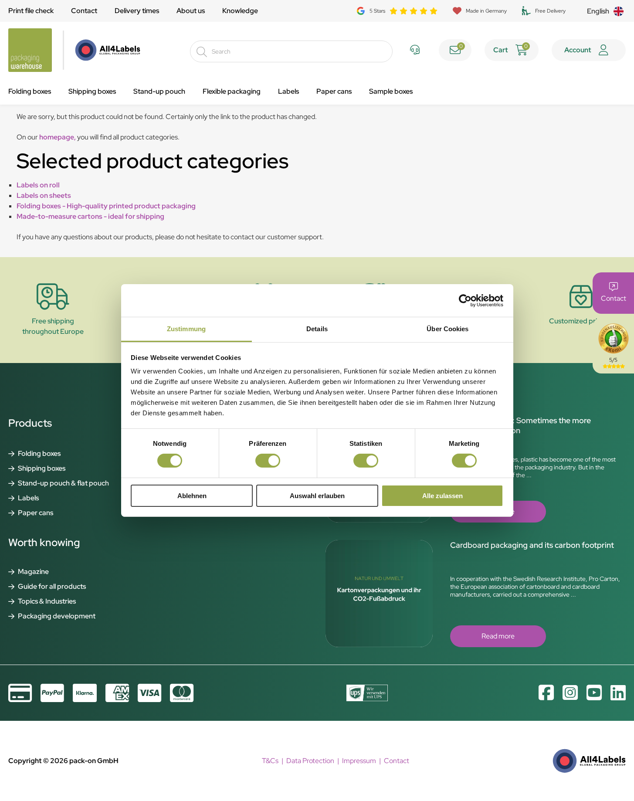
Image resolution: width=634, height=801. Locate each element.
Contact (84, 10)
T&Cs (270, 760)
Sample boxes (391, 91)
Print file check (31, 10)
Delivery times (137, 10)
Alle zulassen (442, 495)
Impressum (359, 760)
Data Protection (310, 760)
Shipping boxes (92, 91)
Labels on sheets (44, 195)
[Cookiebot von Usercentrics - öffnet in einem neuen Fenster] (465, 300)
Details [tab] (317, 329)
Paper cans (334, 91)
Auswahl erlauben (317, 495)
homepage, (57, 137)
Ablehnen (192, 495)
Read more (498, 636)
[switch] (267, 461)
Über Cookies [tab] (447, 329)
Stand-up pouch (159, 91)
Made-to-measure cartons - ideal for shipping (90, 216)
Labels (288, 91)
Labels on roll (38, 185)
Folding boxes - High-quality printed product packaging (106, 205)
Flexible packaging (232, 91)
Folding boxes (29, 91)
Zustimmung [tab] (186, 329)
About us (190, 10)
